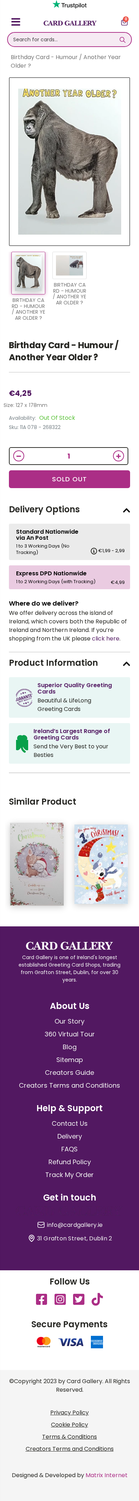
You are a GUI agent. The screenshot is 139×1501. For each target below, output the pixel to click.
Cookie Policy (69, 1425)
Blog (70, 1046)
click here (105, 638)
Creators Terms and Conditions (69, 1085)
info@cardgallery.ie (75, 1225)
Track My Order (69, 1174)
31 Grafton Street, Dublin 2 (74, 1239)
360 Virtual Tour (70, 1034)
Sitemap (69, 1059)
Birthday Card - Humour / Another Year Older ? (64, 351)
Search (122, 39)
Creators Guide (69, 1072)
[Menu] (15, 23)
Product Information (53, 663)
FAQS (69, 1149)
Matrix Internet (107, 1475)
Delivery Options (44, 509)
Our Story (69, 1021)
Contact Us (70, 1123)
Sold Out (69, 479)
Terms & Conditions (69, 1437)
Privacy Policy (69, 1412)
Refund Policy (69, 1161)
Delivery (69, 1136)
